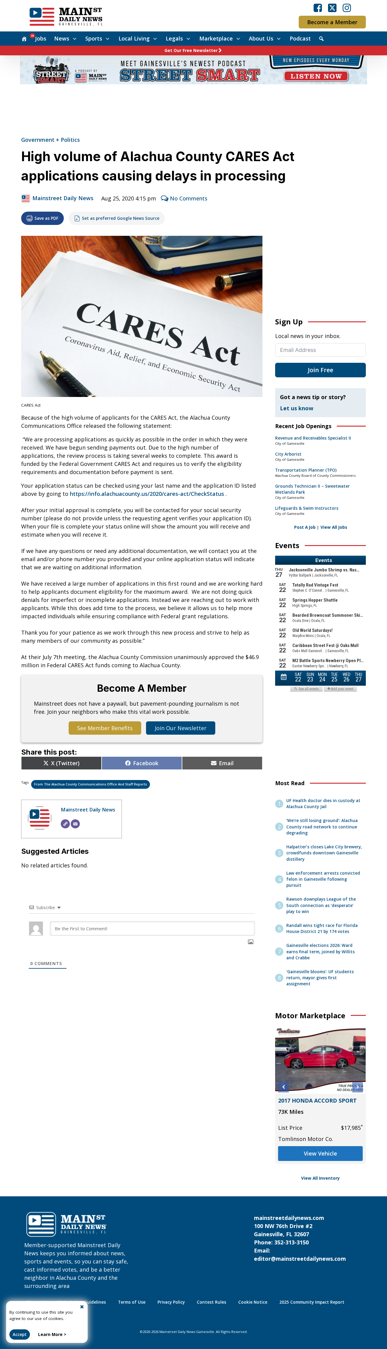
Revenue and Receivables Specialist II (313, 438)
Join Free (320, 370)
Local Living (134, 38)
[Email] (75, 823)
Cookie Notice (252, 1302)
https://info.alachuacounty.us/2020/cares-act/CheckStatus (147, 493)
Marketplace (216, 38)
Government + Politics (50, 139)
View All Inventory (320, 1178)
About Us (261, 38)
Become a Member (332, 22)
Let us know (296, 408)
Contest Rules (211, 1302)
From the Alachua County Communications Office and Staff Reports (90, 784)
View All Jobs (333, 527)
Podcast (300, 38)
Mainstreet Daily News (62, 198)
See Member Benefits (105, 728)
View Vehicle (320, 1153)
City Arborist (288, 454)
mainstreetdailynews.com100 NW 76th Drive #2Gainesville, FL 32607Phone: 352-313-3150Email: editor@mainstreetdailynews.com (300, 1238)
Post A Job (305, 527)
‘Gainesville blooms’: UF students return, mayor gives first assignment (320, 978)
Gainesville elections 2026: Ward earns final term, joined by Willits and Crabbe (320, 952)
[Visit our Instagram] (347, 8)
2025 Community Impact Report (311, 1302)
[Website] (65, 823)
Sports (93, 38)
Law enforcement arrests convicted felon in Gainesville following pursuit (323, 879)
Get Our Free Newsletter (191, 50)
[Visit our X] (332, 8)
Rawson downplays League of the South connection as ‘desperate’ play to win (321, 905)
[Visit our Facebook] (318, 8)
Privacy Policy (171, 1302)
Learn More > (52, 1334)
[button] (283, 1087)
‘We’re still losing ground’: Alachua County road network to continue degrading (322, 827)
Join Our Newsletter (181, 728)
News (61, 38)
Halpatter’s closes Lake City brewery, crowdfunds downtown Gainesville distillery (324, 853)
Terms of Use (131, 1302)
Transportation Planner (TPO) (306, 470)
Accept (20, 1334)
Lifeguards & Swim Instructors (306, 508)
